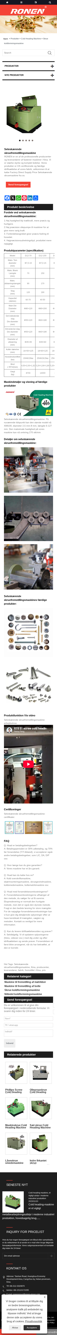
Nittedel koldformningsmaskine (23, 994)
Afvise (15, 1327)
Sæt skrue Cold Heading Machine (40, 1126)
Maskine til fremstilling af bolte (22, 986)
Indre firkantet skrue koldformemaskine (41, 1161)
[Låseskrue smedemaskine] (16, 1143)
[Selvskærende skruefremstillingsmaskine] (26, 115)
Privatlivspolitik (33, 1321)
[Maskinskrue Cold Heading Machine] (16, 1108)
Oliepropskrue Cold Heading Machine (38, 1091)
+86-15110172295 (21, 1290)
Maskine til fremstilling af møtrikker (25, 982)
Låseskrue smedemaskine (14, 1161)
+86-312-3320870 (17, 1286)
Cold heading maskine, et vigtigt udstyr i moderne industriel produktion (39, 1196)
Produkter (15, 39)
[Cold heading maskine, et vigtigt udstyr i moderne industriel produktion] (14, 1202)
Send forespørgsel (18, 184)
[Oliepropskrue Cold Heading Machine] (40, 1072)
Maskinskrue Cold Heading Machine (16, 1126)
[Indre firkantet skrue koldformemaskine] (40, 1143)
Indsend (9, 1043)
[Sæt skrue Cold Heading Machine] (40, 1108)
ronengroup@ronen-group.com (26, 1294)
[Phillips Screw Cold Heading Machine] (16, 1072)
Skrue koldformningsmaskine (22, 990)
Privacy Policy (49, 1323)
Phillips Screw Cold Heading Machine (13, 1091)
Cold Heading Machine (31, 39)
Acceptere (32, 1327)
